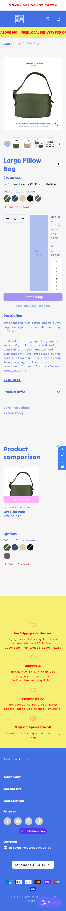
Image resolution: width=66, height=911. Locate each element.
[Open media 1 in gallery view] (16, 143)
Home (7, 43)
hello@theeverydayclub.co (30, 847)
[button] (48, 19)
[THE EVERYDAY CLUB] (19, 18)
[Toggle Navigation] (7, 19)
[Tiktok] (39, 821)
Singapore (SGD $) (30, 865)
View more (12, 380)
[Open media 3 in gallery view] (38, 143)
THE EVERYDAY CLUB (24, 897)
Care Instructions (17, 407)
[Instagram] (18, 821)
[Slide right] (59, 144)
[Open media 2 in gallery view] (27, 143)
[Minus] (7, 218)
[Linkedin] (28, 821)
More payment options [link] (33, 306)
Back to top (14, 759)
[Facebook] (7, 821)
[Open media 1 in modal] (33, 93)
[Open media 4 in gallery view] (50, 143)
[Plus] (23, 218)
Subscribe (57, 275)
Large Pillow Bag (15, 511)
